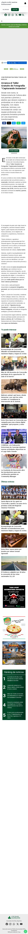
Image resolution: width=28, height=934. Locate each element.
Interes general (14, 150)
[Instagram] (9, 15)
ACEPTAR (15, 9)
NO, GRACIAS (6, 9)
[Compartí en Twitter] (9, 123)
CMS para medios (12, 932)
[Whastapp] (13, 15)
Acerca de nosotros (7, 929)
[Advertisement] (14, 45)
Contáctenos (14, 930)
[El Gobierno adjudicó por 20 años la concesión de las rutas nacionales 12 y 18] (14, 563)
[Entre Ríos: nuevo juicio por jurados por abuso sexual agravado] (14, 540)
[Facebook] (5, 15)
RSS (24, 929)
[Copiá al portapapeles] (23, 123)
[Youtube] (20, 15)
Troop (19, 932)
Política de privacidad (17, 929)
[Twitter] (16, 15)
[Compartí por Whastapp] (18, 123)
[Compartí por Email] (14, 123)
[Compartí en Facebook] (4, 123)
